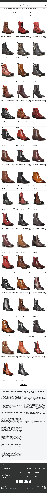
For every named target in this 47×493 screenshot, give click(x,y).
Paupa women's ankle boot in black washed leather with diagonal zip (8, 57)
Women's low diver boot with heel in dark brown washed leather (23, 356)
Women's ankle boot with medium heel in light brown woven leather (23, 121)
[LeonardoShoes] (6, 486)
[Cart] (44, 5)
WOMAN (21, 472)
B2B (26, 477)
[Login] (42, 5)
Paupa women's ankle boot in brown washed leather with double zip (23, 271)
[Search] (4, 5)
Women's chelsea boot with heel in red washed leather (39, 356)
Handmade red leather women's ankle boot (22, 36)
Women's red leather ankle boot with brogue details (8, 228)
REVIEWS (27, 476)
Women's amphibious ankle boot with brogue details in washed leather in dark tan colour (23, 313)
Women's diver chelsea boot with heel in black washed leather (23, 377)
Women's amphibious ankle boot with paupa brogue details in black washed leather (39, 313)
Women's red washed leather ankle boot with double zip (39, 36)
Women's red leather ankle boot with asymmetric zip (8, 271)
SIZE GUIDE (37, 472)
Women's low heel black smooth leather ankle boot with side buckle (23, 335)
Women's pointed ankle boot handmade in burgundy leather (8, 249)
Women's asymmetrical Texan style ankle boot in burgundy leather (39, 164)
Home (1, 17)
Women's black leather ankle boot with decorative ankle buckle (39, 335)
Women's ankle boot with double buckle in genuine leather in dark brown (23, 57)
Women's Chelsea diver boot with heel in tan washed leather (8, 377)
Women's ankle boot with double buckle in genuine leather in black (39, 57)
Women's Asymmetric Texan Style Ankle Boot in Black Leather (23, 185)
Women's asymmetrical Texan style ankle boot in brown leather (8, 185)
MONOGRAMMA (37, 477)
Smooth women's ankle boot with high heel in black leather (8, 313)
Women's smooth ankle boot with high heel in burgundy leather (39, 292)
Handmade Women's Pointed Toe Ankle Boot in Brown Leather (23, 249)
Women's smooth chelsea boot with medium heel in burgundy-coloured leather (39, 271)
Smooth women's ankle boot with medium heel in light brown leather (39, 185)
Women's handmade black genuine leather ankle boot (23, 228)
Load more (23, 384)
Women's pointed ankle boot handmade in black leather (39, 228)
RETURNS (36, 476)
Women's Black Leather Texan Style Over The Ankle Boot (23, 164)
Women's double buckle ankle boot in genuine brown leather (8, 100)
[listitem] (37, 486)
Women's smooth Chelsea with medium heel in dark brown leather (39, 249)
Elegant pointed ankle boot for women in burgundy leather (23, 100)
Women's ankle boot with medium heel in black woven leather (8, 121)
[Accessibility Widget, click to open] (2, 488)
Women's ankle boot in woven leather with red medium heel (39, 121)
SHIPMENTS (37, 473)
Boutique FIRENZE (28, 473)
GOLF (20, 473)
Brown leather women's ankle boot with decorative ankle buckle (8, 356)
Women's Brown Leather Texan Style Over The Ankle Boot (8, 164)
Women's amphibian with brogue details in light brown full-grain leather (8, 335)
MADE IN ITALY (28, 472)
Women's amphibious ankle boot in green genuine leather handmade (8, 36)
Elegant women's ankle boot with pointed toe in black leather (39, 100)
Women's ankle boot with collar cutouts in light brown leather (23, 292)
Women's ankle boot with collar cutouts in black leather (8, 292)
